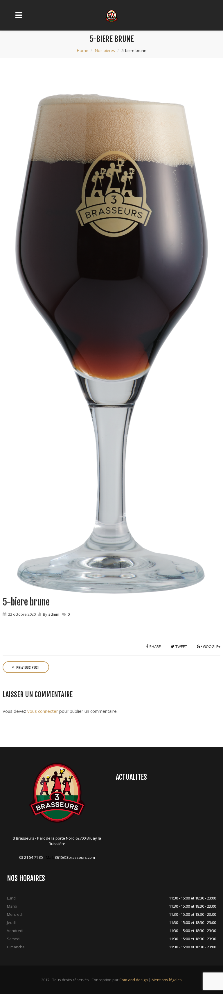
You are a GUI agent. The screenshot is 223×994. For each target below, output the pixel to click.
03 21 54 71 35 (31, 857)
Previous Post (27, 667)
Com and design (133, 979)
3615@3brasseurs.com (75, 857)
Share (154, 646)
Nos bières (105, 50)
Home (82, 50)
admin (53, 614)
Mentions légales (167, 979)
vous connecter (42, 711)
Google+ (211, 646)
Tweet (181, 646)
